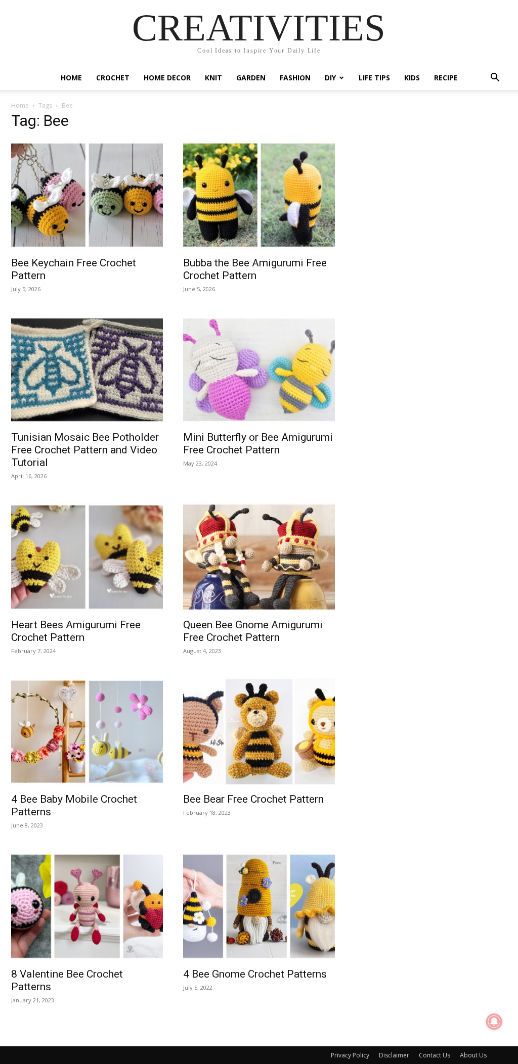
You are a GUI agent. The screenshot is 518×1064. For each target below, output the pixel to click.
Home (71, 77)
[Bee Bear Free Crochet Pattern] (259, 732)
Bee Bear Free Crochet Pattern (253, 799)
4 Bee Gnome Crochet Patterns (255, 974)
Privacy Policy (350, 1055)
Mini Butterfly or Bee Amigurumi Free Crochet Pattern (258, 443)
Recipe (446, 77)
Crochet (113, 77)
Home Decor (167, 77)
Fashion (295, 77)
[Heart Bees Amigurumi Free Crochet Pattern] (87, 557)
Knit (213, 77)
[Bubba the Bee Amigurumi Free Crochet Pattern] (259, 195)
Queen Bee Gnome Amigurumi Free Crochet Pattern (253, 631)
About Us (473, 1055)
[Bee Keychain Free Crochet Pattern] (87, 195)
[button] (495, 78)
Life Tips (374, 77)
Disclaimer (394, 1055)
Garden (251, 77)
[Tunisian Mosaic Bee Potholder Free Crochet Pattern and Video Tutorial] (87, 370)
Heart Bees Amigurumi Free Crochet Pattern (76, 631)
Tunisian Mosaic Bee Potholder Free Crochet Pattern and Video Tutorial (85, 450)
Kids (412, 77)
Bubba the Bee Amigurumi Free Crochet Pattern (255, 269)
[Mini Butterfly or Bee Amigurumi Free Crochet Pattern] (259, 370)
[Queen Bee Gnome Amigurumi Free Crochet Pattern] (259, 557)
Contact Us (434, 1055)
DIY (330, 77)
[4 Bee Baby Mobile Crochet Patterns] (87, 732)
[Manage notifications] (494, 1021)
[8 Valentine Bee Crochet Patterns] (87, 906)
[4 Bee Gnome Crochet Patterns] (259, 906)
